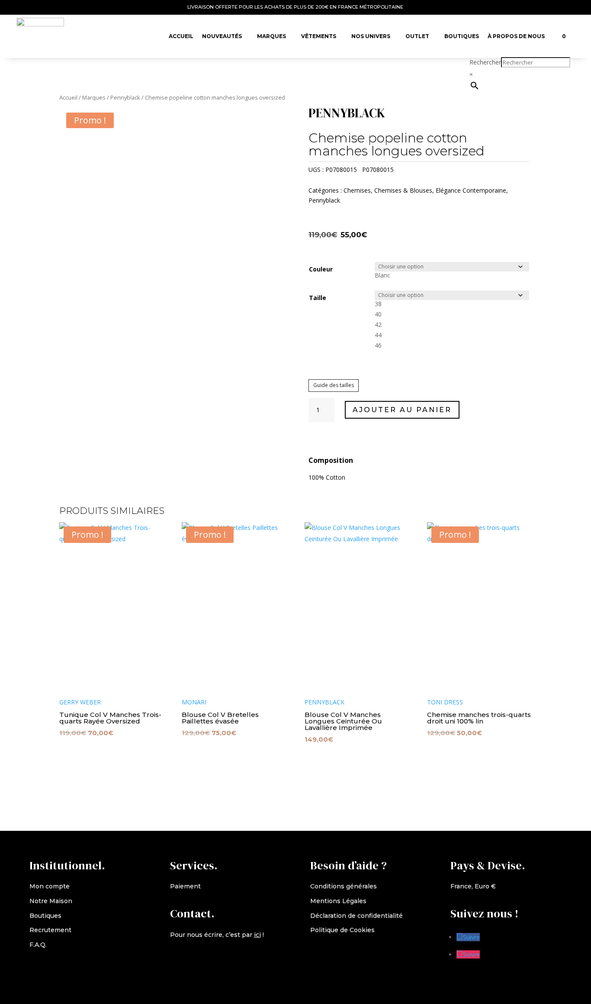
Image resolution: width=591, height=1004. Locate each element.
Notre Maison (50, 901)
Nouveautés (222, 36)
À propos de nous (516, 36)
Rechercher (485, 62)
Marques (271, 36)
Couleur (321, 269)
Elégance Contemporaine (471, 190)
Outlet (417, 36)
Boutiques (461, 36)
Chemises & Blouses (403, 190)
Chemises (357, 190)
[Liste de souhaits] (553, 32)
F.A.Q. (38, 945)
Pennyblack (125, 97)
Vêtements (318, 36)
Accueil (181, 36)
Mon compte (49, 886)
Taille (317, 298)
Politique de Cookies (342, 930)
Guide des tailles (333, 385)
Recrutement (50, 930)
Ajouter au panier (402, 410)
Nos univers (370, 36)
